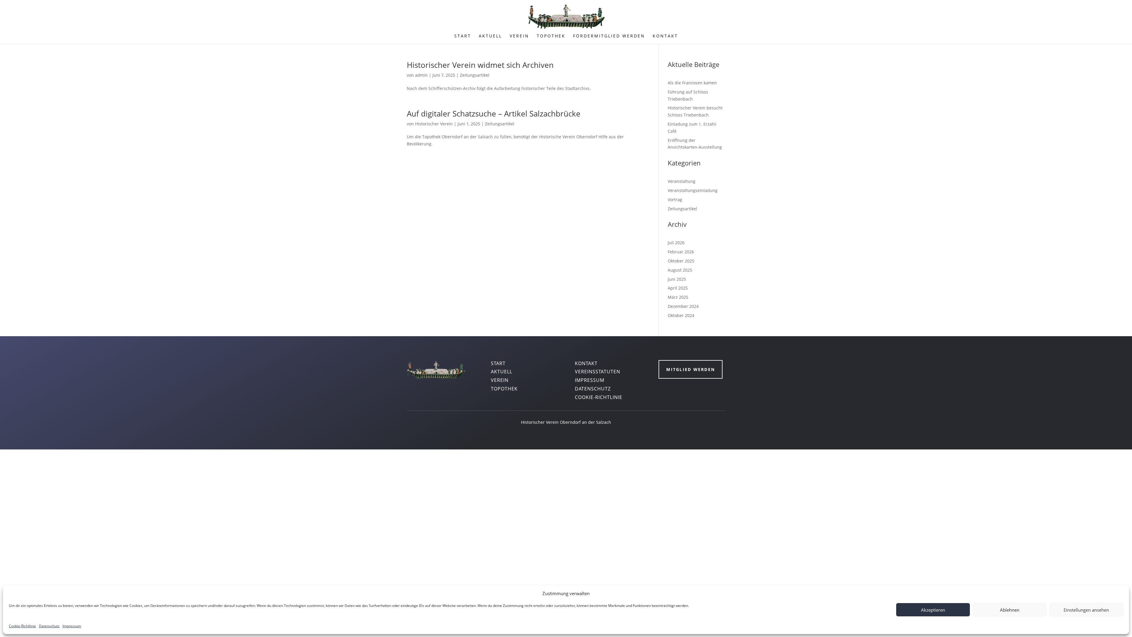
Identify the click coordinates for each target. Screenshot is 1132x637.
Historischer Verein (434, 124)
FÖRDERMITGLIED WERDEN (609, 36)
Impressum (71, 625)
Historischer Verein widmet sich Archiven (480, 65)
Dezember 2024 (683, 306)
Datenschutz (49, 625)
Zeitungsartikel (474, 75)
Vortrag (675, 199)
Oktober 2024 (681, 315)
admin (421, 75)
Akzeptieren (933, 610)
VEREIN (519, 36)
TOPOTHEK (551, 36)
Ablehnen (1009, 610)
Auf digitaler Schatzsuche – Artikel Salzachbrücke (493, 113)
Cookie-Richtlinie (22, 625)
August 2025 (680, 270)
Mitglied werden (690, 369)
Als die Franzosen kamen (692, 83)
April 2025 (678, 288)
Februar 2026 (681, 252)
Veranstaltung (681, 181)
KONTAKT (665, 36)
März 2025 (678, 297)
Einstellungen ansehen (1086, 610)
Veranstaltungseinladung (693, 190)
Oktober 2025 (681, 261)
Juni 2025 (677, 279)
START (462, 36)
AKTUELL (490, 36)
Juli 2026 (676, 242)
